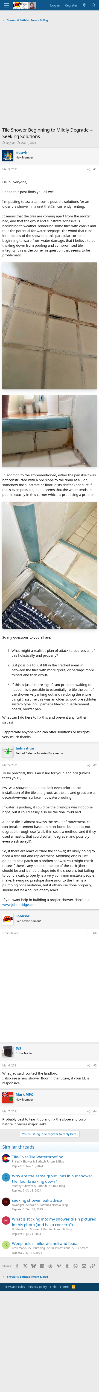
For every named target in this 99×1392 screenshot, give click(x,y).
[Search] (93, 5)
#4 (95, 1111)
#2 (95, 765)
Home (64, 1287)
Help (53, 1287)
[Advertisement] (49, 76)
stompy (16, 1186)
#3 (95, 1065)
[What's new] (84, 5)
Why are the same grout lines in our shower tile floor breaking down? (52, 1178)
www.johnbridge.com (19, 904)
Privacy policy (37, 1287)
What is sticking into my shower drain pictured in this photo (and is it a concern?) (54, 1221)
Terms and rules (14, 1287)
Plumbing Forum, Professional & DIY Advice (60, 1248)
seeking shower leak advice (37, 1200)
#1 (95, 169)
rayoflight (18, 1205)
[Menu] (6, 5)
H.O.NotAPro (20, 1229)
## (95, 933)
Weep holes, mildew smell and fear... (45, 1243)
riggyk (10, 143)
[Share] (89, 169)
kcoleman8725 (21, 1248)
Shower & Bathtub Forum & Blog (43, 1161)
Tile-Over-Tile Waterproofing (37, 1156)
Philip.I (16, 1161)
